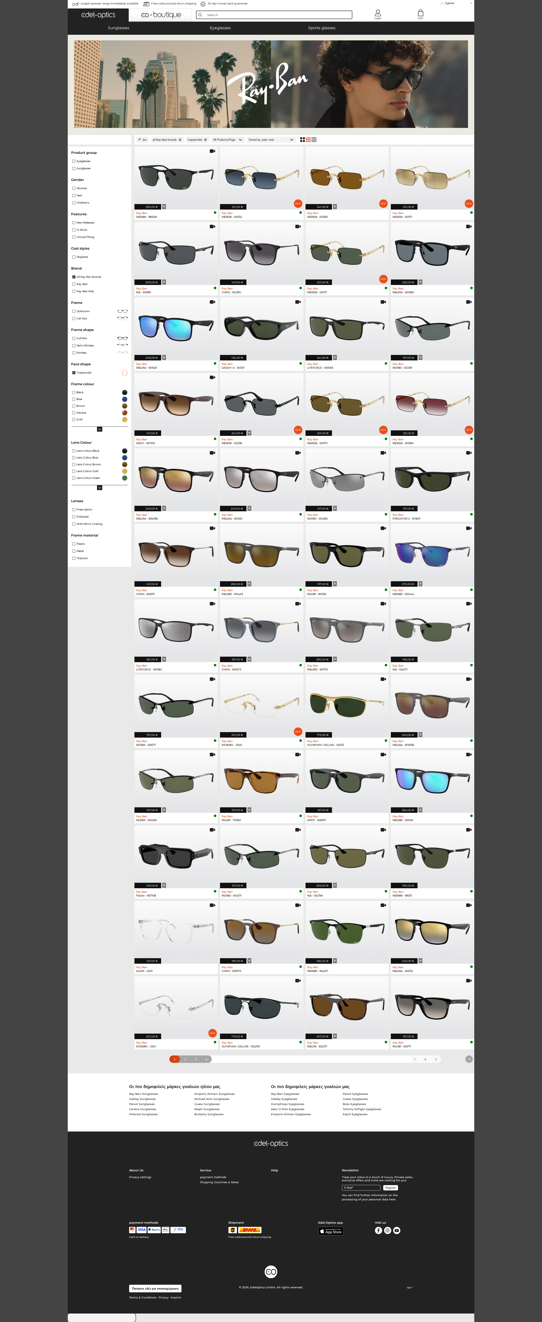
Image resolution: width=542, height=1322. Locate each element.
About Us (136, 1170)
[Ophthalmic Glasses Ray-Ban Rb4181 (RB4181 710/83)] (261, 779)
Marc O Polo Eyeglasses (287, 1109)
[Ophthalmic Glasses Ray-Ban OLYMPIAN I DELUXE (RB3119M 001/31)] (347, 704)
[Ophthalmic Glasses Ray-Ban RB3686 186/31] (432, 854)
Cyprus (449, 3)
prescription (84, 509)
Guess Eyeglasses (355, 1099)
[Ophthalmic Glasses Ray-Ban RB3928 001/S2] (261, 176)
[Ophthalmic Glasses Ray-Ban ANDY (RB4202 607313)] (176, 402)
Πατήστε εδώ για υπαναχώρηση (155, 1288)
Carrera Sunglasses (142, 1109)
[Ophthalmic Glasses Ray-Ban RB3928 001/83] (347, 176)
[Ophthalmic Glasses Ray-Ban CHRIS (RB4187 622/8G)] (261, 251)
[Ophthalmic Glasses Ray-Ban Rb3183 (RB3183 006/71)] (176, 704)
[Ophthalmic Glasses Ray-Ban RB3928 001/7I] (432, 176)
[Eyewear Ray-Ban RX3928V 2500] (261, 704)
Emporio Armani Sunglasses (214, 1093)
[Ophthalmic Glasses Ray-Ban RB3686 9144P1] (347, 930)
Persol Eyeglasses (355, 1093)
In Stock (82, 229)
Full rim (82, 338)
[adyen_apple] (165, 1230)
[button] (98, 15)
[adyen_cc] (132, 1230)
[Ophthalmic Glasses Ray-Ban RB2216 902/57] (347, 1005)
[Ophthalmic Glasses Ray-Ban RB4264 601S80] (432, 251)
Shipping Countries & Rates (219, 1182)
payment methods (213, 1177)
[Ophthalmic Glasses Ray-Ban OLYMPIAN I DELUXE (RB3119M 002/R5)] (261, 1005)
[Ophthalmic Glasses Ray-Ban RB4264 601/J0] (432, 930)
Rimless (82, 352)
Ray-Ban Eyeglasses (285, 1093)
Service (205, 1170)
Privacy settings (140, 1177)
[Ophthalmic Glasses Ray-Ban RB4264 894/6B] (176, 477)
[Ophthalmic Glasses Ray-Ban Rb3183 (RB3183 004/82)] (347, 477)
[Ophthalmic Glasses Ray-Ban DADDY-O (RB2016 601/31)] (261, 326)
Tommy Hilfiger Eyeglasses (362, 1109)
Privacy (164, 1297)
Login (378, 18)
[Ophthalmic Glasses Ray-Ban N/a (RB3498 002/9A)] (347, 854)
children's (83, 202)
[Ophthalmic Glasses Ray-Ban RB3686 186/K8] (176, 176)
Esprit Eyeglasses (355, 1114)
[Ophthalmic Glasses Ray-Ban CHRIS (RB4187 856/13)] (176, 553)
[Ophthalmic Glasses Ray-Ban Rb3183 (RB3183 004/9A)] (176, 779)
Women (82, 188)
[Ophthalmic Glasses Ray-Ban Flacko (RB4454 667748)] (176, 854)
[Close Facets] (99, 140)
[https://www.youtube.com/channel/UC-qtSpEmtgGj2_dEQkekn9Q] (396, 1231)
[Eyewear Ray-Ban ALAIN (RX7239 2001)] (176, 930)
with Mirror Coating (89, 523)
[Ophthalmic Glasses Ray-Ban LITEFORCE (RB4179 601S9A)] (347, 326)
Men (79, 195)
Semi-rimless (85, 345)
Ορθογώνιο (83, 311)
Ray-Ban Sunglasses (143, 1093)
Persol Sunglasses (142, 1104)
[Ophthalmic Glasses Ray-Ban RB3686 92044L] (432, 553)
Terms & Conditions (143, 1297)
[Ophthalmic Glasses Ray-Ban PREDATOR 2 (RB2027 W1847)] (432, 477)
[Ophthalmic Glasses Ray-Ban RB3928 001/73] (347, 402)
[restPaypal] (154, 1230)
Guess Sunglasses (207, 1104)
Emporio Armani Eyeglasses (291, 1114)
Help (274, 1170)
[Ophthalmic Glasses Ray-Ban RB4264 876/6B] (432, 704)
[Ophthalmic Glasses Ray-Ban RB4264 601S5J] (261, 477)
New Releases (85, 222)
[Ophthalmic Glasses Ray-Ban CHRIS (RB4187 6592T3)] (261, 628)
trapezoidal (84, 372)
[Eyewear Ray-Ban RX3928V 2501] (176, 1005)
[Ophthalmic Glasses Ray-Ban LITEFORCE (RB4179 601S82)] (176, 628)
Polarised (82, 516)
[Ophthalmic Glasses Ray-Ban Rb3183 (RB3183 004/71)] (261, 854)
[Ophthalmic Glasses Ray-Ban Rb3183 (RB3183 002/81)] (432, 326)
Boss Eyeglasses (354, 1104)
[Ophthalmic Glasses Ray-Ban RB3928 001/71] (347, 251)
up (409, 1287)
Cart (420, 18)
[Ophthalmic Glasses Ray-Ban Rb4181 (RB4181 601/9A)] (347, 553)
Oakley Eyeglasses (284, 1099)
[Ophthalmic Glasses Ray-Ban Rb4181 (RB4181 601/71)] (432, 1005)
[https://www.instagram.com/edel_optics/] (387, 1231)
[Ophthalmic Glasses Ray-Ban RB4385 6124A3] (261, 553)
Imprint (175, 1297)
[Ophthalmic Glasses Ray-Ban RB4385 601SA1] (432, 779)
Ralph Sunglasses (207, 1109)
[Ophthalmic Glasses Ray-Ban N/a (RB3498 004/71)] (432, 628)
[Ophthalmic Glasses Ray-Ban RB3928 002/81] (261, 402)
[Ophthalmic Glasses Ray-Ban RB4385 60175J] (347, 628)
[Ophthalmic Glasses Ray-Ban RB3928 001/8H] (432, 402)
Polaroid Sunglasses (143, 1114)
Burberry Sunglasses (209, 1114)
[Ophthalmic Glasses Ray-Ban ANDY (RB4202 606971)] (347, 779)
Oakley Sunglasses (142, 1099)
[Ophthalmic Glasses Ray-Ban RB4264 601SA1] (176, 326)
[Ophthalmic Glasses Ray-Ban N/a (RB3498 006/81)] (176, 251)
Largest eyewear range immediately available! (109, 3)
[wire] (178, 1230)
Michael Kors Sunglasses (211, 1099)
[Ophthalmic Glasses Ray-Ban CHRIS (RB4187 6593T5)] (261, 930)
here (392, 1199)
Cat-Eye (82, 318)
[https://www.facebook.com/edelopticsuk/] (378, 1231)
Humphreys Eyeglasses (287, 1104)
